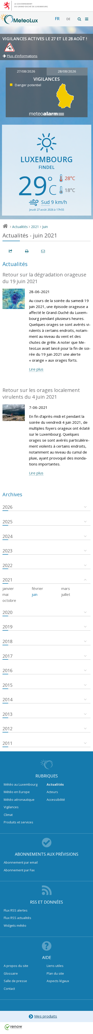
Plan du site (55, 973)
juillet (65, 594)
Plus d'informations (22, 56)
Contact (9, 988)
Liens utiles (55, 965)
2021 (35, 226)
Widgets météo (15, 925)
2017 (7, 656)
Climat (8, 814)
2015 (7, 685)
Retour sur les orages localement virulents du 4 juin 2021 (41, 393)
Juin (45, 226)
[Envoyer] (43, 251)
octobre (9, 600)
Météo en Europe (17, 792)
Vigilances (11, 807)
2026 (7, 507)
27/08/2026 (26, 71)
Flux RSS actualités (17, 918)
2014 (7, 699)
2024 (7, 536)
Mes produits (45, 1016)
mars (65, 588)
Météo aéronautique (19, 799)
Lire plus (36, 369)
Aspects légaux (58, 981)
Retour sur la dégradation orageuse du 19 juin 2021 (44, 278)
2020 (7, 612)
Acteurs (52, 792)
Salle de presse (15, 981)
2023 (7, 551)
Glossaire (11, 973)
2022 (7, 565)
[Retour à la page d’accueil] (19, 21)
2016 (7, 670)
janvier (8, 588)
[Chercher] (79, 19)
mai (5, 594)
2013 (7, 714)
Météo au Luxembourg (20, 784)
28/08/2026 (67, 71)
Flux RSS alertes (16, 910)
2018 (7, 641)
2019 (7, 627)
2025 (7, 522)
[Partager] (10, 251)
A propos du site (16, 965)
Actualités (20, 226)
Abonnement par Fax (19, 870)
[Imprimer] (27, 251)
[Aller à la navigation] (87, 19)
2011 (7, 743)
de (68, 19)
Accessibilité (56, 799)
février (37, 588)
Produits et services (18, 822)
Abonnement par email (21, 862)
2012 (7, 728)
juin (34, 594)
